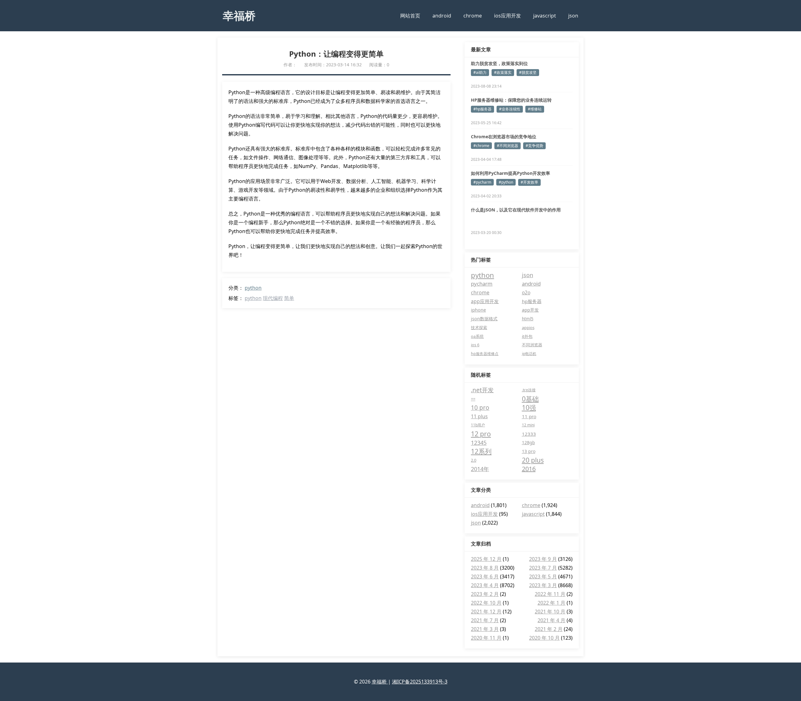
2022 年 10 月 (486, 602)
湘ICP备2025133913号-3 (419, 681)
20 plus (533, 460)
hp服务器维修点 (484, 353)
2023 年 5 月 (543, 576)
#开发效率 (529, 182)
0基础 (530, 398)
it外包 (527, 336)
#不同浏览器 (507, 145)
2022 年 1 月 (551, 602)
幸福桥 (239, 15)
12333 (529, 434)
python (253, 287)
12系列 (481, 451)
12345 (479, 442)
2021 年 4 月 (551, 620)
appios (528, 327)
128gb (528, 442)
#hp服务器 (482, 109)
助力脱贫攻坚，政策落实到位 (499, 63)
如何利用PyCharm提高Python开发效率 (510, 173)
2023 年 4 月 (485, 585)
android (441, 15)
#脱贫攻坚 (528, 72)
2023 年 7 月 (543, 567)
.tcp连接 (529, 390)
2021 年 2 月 (549, 629)
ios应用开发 (507, 15)
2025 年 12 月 (486, 559)
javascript (544, 15)
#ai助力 (480, 72)
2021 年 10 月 (550, 611)
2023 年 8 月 (485, 567)
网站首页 (410, 15)
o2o (526, 292)
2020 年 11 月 (486, 637)
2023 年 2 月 (485, 594)
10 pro (480, 408)
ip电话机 (529, 353)
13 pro (528, 451)
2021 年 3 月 (485, 629)
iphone (478, 310)
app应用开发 (485, 301)
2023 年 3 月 (543, 585)
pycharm (481, 283)
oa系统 (477, 336)
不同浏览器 (532, 345)
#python (506, 182)
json (573, 15)
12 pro (481, 433)
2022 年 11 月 (550, 594)
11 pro (529, 416)
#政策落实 (503, 72)
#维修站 (535, 109)
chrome (472, 15)
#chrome (481, 145)
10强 (529, 407)
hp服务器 (532, 301)
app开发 (530, 310)
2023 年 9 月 (543, 559)
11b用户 (478, 425)
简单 (289, 298)
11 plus (479, 416)
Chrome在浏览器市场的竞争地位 (503, 137)
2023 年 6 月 (485, 576)
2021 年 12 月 (486, 611)
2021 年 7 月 (485, 620)
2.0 (473, 460)
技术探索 (479, 327)
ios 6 (475, 345)
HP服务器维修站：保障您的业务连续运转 (511, 100)
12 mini (528, 425)
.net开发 (482, 390)
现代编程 (273, 298)
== (473, 399)
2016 (529, 469)
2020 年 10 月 (544, 637)
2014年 (480, 469)
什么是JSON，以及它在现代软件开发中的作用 (516, 210)
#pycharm (482, 182)
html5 (527, 319)
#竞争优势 (534, 145)
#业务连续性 (509, 109)
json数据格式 (484, 319)
